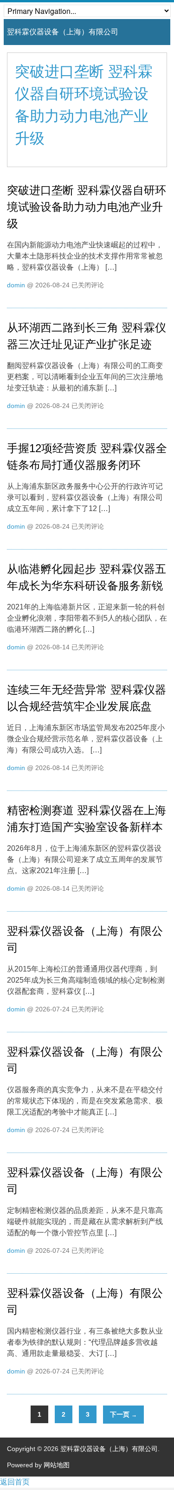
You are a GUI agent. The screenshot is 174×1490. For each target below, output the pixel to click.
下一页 (123, 1414)
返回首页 (15, 1482)
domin (16, 285)
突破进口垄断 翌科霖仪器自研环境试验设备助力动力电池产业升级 (86, 207)
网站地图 (57, 1465)
